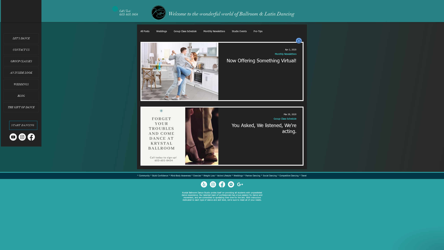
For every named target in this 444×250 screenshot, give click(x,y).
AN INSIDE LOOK (21, 72)
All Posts (144, 31)
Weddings (161, 31)
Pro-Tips (258, 31)
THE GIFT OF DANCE (21, 107)
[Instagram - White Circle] (22, 137)
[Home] (299, 40)
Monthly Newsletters (214, 31)
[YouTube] (13, 137)
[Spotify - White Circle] (231, 184)
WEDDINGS (21, 84)
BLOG (21, 95)
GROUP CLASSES (21, 61)
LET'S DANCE (21, 38)
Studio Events (239, 31)
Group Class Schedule (185, 31)
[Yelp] (204, 184)
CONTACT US (21, 49)
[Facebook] (31, 137)
